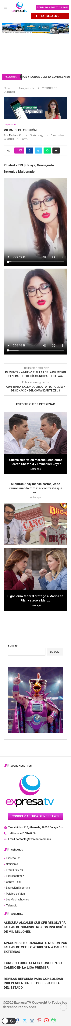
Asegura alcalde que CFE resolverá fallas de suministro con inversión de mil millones (35, 927)
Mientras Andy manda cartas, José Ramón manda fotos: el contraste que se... (35, 488)
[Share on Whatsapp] (47, 151)
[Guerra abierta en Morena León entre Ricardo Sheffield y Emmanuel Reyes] (35, 433)
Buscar (13, 645)
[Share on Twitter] (38, 151)
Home (7, 88)
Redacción (16, 135)
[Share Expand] (56, 151)
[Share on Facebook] (29, 151)
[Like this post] (20, 151)
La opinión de (27, 88)
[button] (9, 1021)
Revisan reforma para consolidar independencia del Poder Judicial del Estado (33, 983)
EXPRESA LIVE (50, 15)
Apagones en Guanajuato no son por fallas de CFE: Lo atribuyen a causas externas (35, 947)
